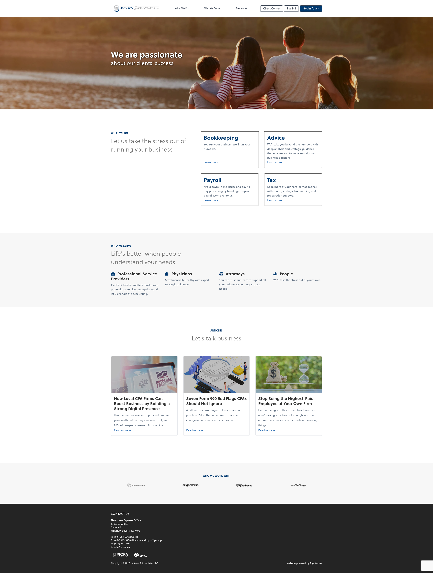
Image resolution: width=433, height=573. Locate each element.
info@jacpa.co (122, 547)
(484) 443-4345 (122, 543)
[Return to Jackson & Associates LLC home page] (136, 8)
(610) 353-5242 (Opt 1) (126, 536)
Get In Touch (311, 8)
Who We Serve (212, 8)
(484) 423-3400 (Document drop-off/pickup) (138, 540)
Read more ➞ (144, 430)
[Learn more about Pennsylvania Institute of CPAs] (120, 555)
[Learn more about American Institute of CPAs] (140, 555)
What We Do (181, 8)
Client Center (271, 8)
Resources (241, 8)
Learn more (224, 162)
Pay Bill (291, 8)
